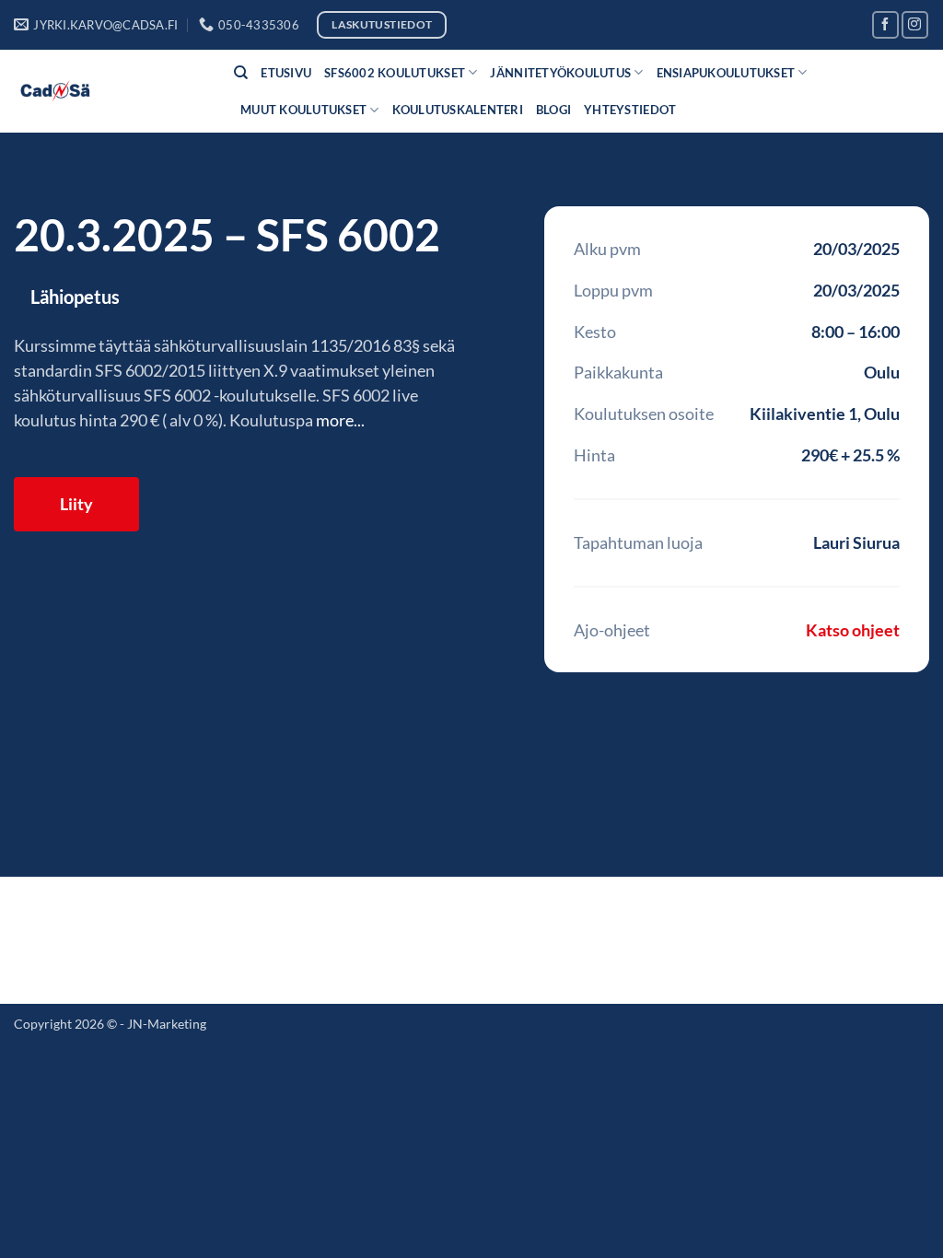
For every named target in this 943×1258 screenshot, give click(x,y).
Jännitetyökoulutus (560, 72)
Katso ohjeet (853, 630)
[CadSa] (110, 91)
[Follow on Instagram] (915, 24)
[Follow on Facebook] (885, 24)
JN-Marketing (166, 1023)
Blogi (553, 109)
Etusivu (286, 72)
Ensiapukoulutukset (726, 72)
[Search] (241, 72)
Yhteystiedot (630, 109)
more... (340, 420)
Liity (76, 504)
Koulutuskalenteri (457, 109)
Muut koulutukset (303, 109)
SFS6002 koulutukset (394, 72)
